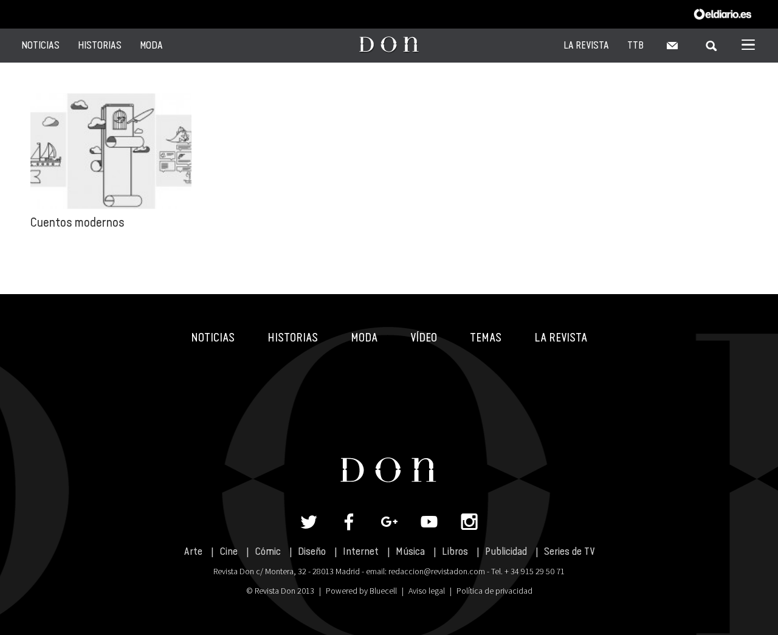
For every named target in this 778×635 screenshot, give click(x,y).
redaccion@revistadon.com (436, 571)
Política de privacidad (494, 590)
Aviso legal (426, 590)
